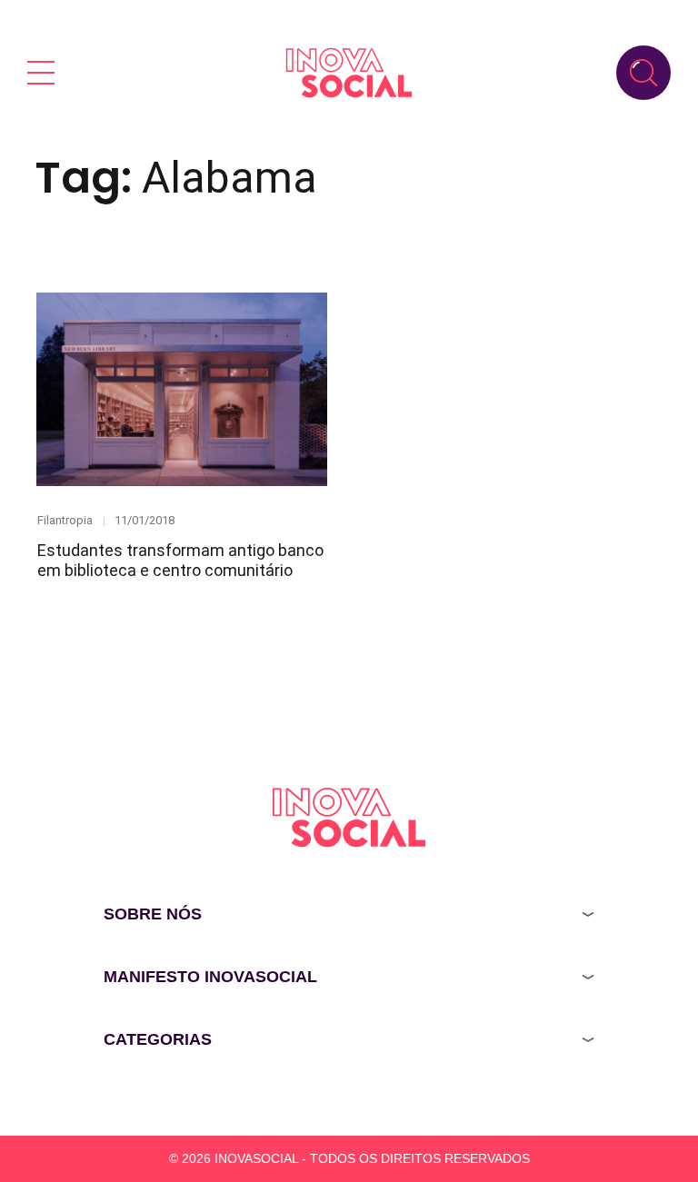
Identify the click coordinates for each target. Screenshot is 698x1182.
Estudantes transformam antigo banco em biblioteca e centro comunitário (180, 561)
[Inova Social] (349, 72)
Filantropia (65, 520)
